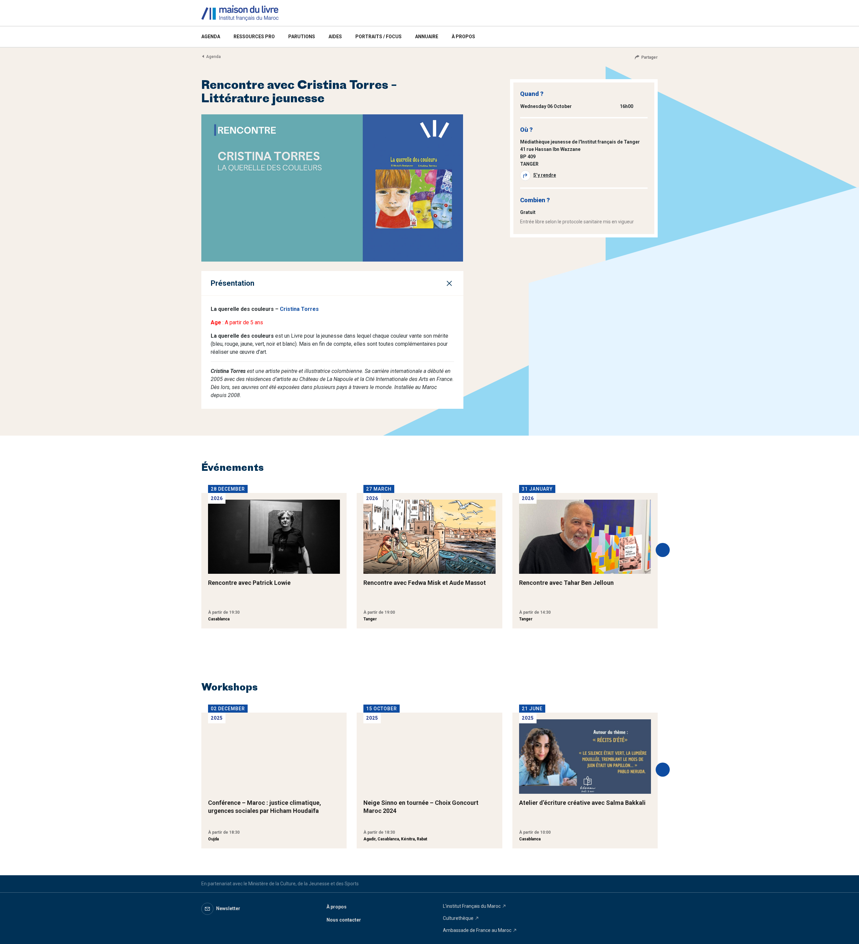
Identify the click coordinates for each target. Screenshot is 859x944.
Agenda (213, 56)
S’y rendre (544, 175)
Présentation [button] (232, 283)
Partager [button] (649, 57)
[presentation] (663, 550)
